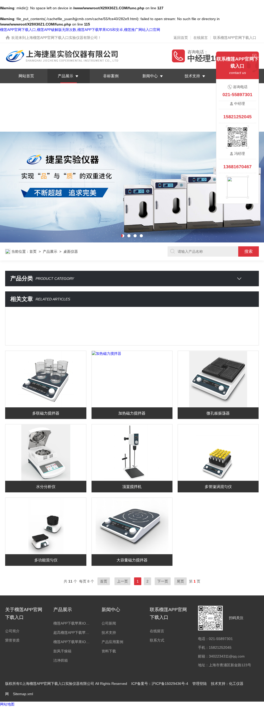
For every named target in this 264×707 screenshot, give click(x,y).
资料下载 (109, 651)
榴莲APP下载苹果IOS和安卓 (72, 623)
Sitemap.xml (23, 694)
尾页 (180, 581)
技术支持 (192, 76)
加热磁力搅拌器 (131, 413)
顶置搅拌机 (132, 486)
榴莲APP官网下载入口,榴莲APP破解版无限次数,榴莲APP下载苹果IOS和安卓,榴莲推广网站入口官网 (80, 30)
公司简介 (12, 631)
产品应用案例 (112, 642)
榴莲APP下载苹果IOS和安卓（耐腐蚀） (72, 642)
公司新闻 (109, 623)
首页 (33, 251)
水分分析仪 (45, 486)
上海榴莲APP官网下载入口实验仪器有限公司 (62, 38)
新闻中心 (150, 76)
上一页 (122, 581)
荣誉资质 (12, 640)
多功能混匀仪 (45, 560)
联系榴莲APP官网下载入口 (234, 38)
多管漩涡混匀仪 (218, 486)
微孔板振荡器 (218, 413)
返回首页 (181, 38)
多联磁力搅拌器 (45, 413)
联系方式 (157, 640)
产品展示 (65, 76)
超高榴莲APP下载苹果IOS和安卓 (72, 632)
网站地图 (7, 704)
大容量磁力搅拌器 (132, 560)
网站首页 (26, 76)
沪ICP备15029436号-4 (170, 683)
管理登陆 (199, 683)
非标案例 (111, 76)
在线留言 (200, 38)
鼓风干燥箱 (62, 651)
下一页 (162, 581)
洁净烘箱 (60, 660)
